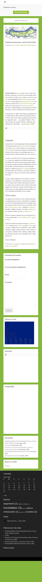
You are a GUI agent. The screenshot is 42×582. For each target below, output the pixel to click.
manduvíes (32, 207)
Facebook (5, 551)
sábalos (31, 209)
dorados (26, 504)
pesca (24, 508)
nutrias (7, 225)
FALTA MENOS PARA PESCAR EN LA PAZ (17, 451)
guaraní (18, 93)
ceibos (8, 219)
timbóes (25, 217)
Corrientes (24, 105)
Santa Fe (31, 105)
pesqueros (17, 244)
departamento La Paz (27, 101)
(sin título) (7, 445)
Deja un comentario (11, 246)
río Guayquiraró (26, 168)
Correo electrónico (9, 551)
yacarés (20, 225)
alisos (29, 217)
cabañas (21, 504)
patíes (15, 207)
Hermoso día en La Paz (11, 455)
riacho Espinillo (25, 146)
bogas (20, 207)
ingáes (34, 217)
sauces (20, 217)
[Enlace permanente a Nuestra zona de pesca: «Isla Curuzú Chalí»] (21, 33)
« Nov (5, 495)
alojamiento (10, 503)
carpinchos (32, 223)
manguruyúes (27, 211)
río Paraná (8, 101)
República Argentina (26, 99)
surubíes (10, 207)
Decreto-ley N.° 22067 (28, 124)
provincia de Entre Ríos (25, 103)
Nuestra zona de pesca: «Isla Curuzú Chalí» (20, 42)
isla (6, 99)
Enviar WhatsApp (21, 12)
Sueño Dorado (31, 45)
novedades (12, 507)
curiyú (30, 225)
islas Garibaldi (9, 150)
